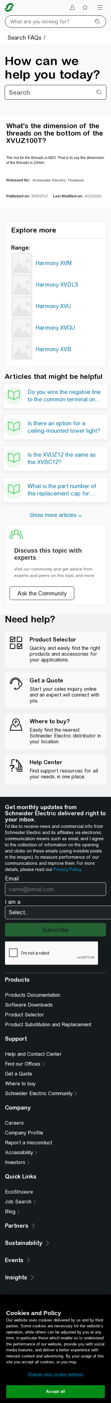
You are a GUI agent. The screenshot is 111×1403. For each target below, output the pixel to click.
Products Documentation (32, 995)
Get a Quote (18, 1074)
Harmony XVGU (55, 327)
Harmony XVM (54, 263)
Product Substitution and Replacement (48, 1024)
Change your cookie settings (56, 1374)
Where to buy (20, 1084)
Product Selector (24, 1015)
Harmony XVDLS (57, 284)
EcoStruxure (19, 1192)
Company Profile (24, 1133)
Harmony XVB (53, 349)
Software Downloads (29, 1005)
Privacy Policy (67, 869)
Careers (14, 1123)
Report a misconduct (28, 1143)
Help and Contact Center (33, 1054)
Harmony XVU (53, 306)
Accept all (55, 1391)
